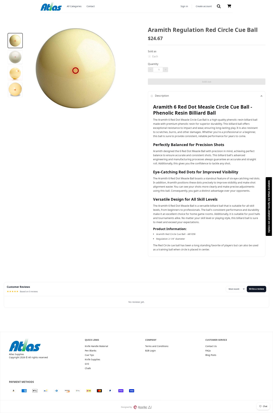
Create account (204, 6)
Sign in (184, 6)
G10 (87, 363)
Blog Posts (210, 354)
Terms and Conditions (156, 346)
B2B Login (150, 350)
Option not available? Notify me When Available (268, 206)
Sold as (152, 51)
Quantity (153, 64)
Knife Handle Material (96, 346)
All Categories (74, 6)
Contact (91, 6)
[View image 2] (15, 57)
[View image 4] (15, 89)
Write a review (256, 288)
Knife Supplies (92, 359)
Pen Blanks (90, 350)
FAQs (208, 350)
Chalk (88, 368)
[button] (218, 6)
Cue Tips (89, 354)
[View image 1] (15, 40)
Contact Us (211, 346)
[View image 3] (15, 73)
